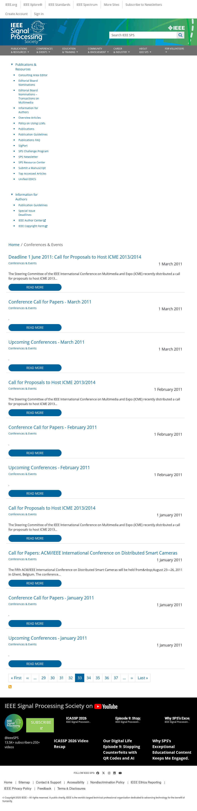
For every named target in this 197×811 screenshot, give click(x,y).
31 (61, 677)
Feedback (44, 788)
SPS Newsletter (28, 157)
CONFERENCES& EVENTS (45, 50)
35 (98, 677)
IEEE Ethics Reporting (146, 782)
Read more (35, 287)
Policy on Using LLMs (31, 123)
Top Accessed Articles (32, 173)
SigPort (23, 145)
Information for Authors (28, 110)
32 (70, 677)
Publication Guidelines (33, 134)
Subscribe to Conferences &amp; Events (10, 686)
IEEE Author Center (30, 220)
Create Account (16, 14)
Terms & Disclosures (71, 788)
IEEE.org (11, 5)
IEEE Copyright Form (31, 226)
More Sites (111, 5)
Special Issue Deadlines (26, 213)
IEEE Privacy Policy (17, 788)
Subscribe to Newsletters (144, 5)
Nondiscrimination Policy (107, 782)
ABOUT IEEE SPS (144, 50)
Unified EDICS (27, 179)
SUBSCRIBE (41, 722)
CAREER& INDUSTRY (121, 50)
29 (43, 677)
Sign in (39, 14)
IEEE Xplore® (32, 5)
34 (89, 677)
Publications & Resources (25, 66)
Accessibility (75, 782)
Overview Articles (29, 117)
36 (107, 677)
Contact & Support (48, 782)
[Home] (28, 23)
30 (52, 677)
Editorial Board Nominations (28, 83)
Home (13, 244)
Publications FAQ (29, 140)
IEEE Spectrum (87, 5)
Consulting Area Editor (33, 75)
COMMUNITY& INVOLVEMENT (97, 50)
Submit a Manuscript (32, 168)
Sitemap (24, 782)
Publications (26, 129)
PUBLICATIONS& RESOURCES (19, 50)
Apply (180, 35)
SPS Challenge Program (33, 151)
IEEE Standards (59, 5)
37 (116, 677)
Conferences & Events (22, 263)
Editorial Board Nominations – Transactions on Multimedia (28, 96)
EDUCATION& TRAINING (69, 50)
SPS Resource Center (31, 162)
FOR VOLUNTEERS (174, 48)
